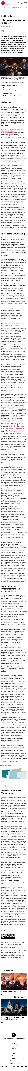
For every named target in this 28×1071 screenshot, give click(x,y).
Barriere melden (14, 1061)
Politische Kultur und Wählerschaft (12, 95)
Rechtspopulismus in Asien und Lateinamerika (12, 1019)
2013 (2, 175)
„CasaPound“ (11, 529)
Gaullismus (11, 488)
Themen (3, 7)
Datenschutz (14, 1046)
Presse (14, 1058)
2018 (10, 180)
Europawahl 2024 (5, 224)
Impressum (14, 1043)
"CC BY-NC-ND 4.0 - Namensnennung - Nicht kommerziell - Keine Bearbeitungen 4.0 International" (12, 944)
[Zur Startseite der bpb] (5, 4)
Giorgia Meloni (19, 106)
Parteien (25, 7)
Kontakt (14, 1056)
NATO (20, 207)
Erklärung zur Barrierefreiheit (14, 1063)
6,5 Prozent (12, 559)
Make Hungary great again (12, 991)
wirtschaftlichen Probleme (8, 132)
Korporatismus (22, 409)
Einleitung (6, 87)
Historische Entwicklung (9, 90)
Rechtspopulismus (8, 16)
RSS (14, 1053)
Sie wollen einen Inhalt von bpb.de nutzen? (11, 957)
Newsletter (14, 1051)
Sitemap (14, 1048)
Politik (8, 7)
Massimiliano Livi (7, 26)
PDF (4, 786)
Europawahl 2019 (15, 555)
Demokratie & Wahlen (16, 7)
